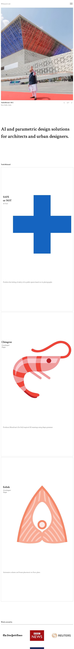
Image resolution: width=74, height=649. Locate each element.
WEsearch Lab (5, 4)
